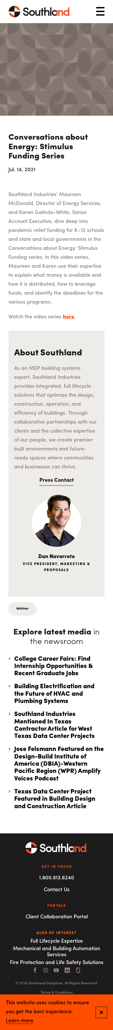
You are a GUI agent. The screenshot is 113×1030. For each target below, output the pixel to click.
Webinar (22, 608)
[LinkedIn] (67, 971)
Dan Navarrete (56, 557)
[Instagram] (45, 971)
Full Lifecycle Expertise (56, 941)
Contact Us (57, 890)
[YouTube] (56, 971)
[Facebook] (35, 971)
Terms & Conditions (57, 992)
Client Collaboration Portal (56, 917)
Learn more (19, 1021)
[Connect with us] (78, 971)
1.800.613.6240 (56, 878)
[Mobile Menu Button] (100, 11)
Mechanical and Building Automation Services (56, 952)
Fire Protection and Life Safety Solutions (56, 963)
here (68, 317)
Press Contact (56, 480)
